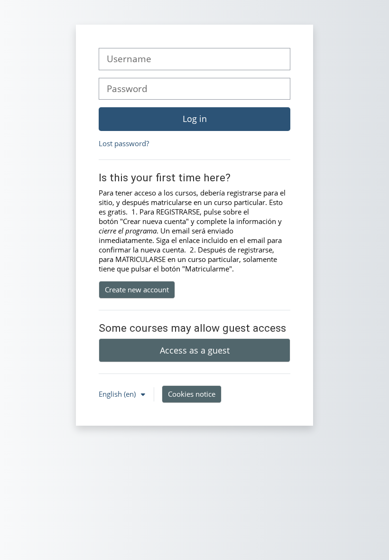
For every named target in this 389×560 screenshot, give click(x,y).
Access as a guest (195, 350)
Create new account (137, 289)
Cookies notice (191, 394)
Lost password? (124, 143)
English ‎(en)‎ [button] (118, 394)
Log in (195, 118)
